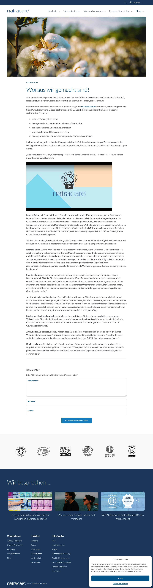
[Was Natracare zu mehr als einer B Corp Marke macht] (123, 501)
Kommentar (33, 380)
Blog (9, 558)
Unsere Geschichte (119, 11)
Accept (120, 578)
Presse (54, 549)
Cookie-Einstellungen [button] (61, 558)
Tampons (34, 541)
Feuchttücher (36, 553)
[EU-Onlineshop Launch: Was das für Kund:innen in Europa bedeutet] (30, 501)
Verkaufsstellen (72, 11)
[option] (30, 507)
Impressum (56, 571)
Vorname (32, 401)
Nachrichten (32, 82)
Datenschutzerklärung (120, 584)
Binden (33, 545)
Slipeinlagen (36, 549)
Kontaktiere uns (58, 545)
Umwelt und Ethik (59, 566)
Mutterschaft (36, 558)
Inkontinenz (36, 562)
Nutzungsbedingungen (61, 562)
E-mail (31, 410)
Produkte (52, 11)
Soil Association (88, 106)
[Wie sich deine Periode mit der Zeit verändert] (76, 501)
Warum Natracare (93, 11)
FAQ (54, 541)
